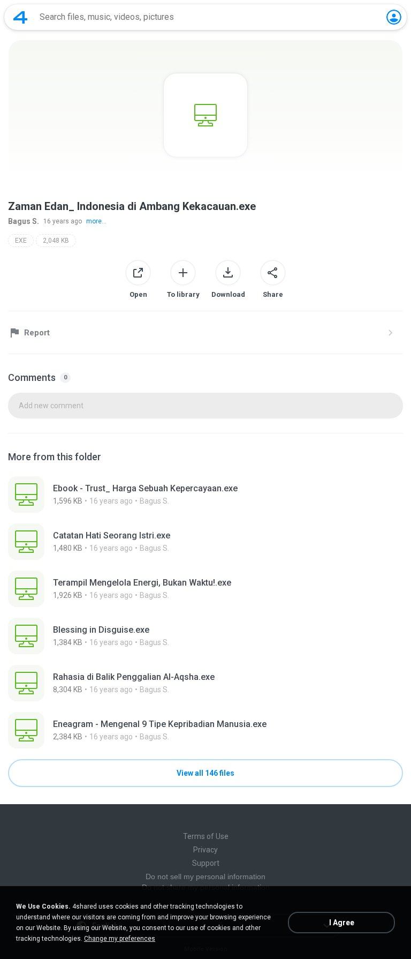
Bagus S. (23, 221)
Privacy (205, 849)
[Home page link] (20, 17)
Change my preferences (119, 938)
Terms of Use (206, 836)
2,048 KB (56, 240)
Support (205, 863)
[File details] (205, 494)
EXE (21, 240)
